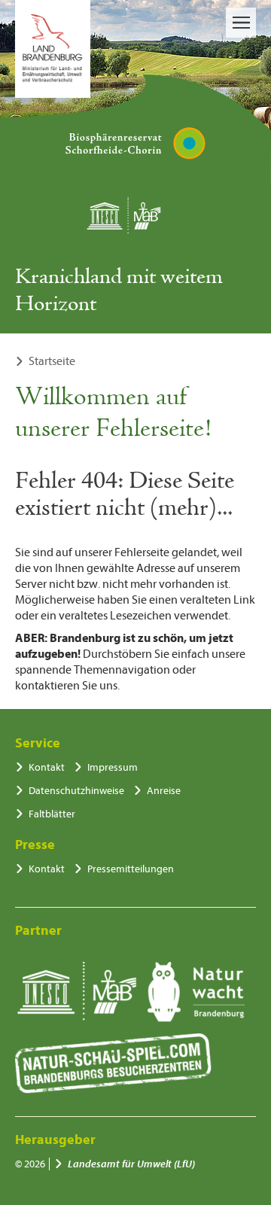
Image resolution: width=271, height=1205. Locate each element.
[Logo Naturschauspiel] (113, 1063)
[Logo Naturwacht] (196, 992)
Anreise (164, 790)
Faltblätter (52, 814)
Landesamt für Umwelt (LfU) (131, 1164)
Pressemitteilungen (130, 869)
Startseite (52, 361)
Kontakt (47, 767)
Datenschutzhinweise (76, 790)
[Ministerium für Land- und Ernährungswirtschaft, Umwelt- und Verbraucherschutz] (52, 49)
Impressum (112, 767)
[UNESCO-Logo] (76, 992)
